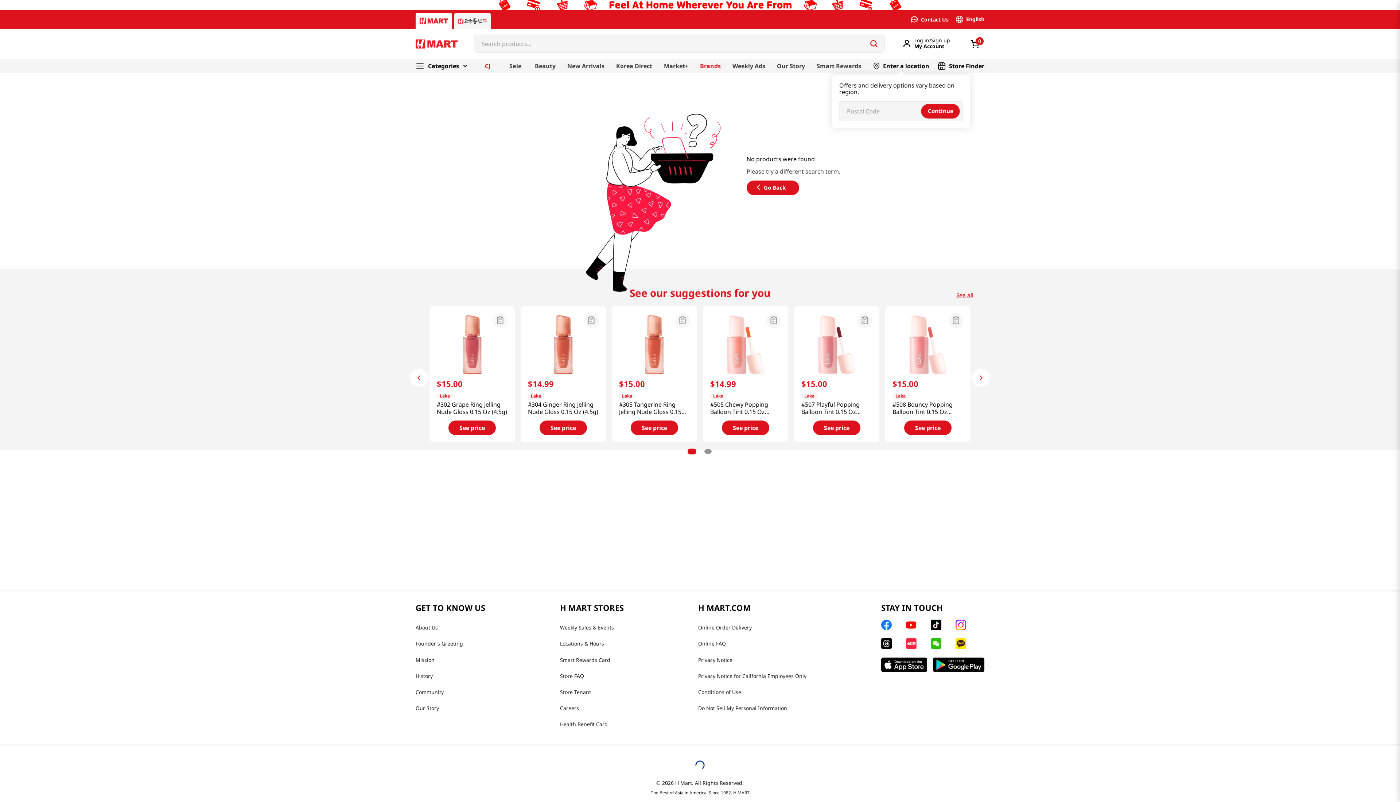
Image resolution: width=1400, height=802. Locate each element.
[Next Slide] (981, 378)
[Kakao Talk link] (961, 643)
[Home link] (415, 77)
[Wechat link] (936, 643)
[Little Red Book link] (911, 643)
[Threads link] (886, 643)
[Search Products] (874, 44)
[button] (472, 321)
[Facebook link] (886, 625)
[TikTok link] (936, 625)
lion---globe (444, 77)
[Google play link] (958, 665)
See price (472, 428)
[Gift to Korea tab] (472, 21)
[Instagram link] (961, 625)
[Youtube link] (911, 625)
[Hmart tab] (434, 21)
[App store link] (904, 665)
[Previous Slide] (419, 378)
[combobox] (679, 44)
